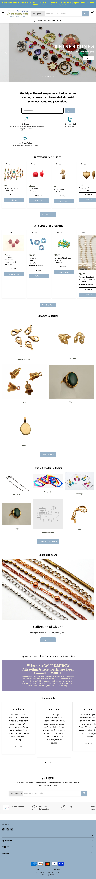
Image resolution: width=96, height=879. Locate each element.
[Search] (85, 13)
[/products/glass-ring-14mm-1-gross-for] (38, 243)
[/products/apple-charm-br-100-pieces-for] (38, 174)
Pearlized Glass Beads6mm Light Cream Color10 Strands (87, 279)
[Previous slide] (6, 52)
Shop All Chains (48, 640)
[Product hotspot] (43, 577)
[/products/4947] (63, 243)
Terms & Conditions (42, 869)
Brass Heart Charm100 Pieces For (85, 189)
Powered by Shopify (48, 875)
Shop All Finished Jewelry (48, 541)
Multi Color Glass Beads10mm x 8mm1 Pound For (62, 260)
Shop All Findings (48, 454)
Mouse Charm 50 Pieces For (59, 190)
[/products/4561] (13, 243)
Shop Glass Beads (48, 305)
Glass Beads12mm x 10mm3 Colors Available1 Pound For (10, 261)
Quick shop (13, 195)
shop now (79, 58)
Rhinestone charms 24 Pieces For (11, 189)
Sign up (70, 110)
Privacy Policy (55, 869)
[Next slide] (89, 52)
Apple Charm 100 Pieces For (34, 190)
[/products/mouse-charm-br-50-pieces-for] (63, 175)
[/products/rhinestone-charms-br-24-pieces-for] (13, 174)
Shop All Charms (48, 215)
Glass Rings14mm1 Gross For (33, 260)
